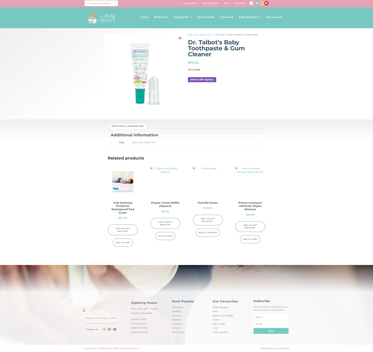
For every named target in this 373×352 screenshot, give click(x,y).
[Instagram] (262, 3)
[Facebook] (257, 3)
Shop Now (161, 17)
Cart (226, 3)
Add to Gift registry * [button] (208, 220)
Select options (207, 233)
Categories (181, 17)
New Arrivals (205, 17)
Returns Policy (210, 3)
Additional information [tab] (128, 126)
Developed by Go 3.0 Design (275, 348)
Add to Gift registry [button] (202, 79)
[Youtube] (266, 3)
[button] (180, 38)
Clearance (226, 17)
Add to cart (122, 242)
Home (144, 17)
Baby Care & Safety (204, 35)
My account (190, 3)
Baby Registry (248, 17)
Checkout (240, 3)
